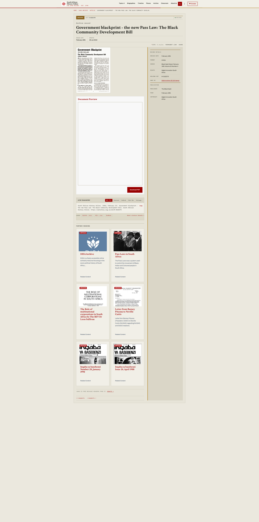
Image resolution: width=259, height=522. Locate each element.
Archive (155, 3)
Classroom (164, 3)
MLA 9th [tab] (131, 200)
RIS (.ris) (99, 215)
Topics (122, 3)
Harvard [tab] (116, 200)
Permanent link (171, 44)
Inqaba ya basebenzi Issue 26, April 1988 (125, 368)
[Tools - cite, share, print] (184, 4)
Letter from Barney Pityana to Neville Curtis (125, 311)
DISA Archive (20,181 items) (170, 80)
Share (181, 44)
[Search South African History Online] (180, 4)
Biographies (131, 3)
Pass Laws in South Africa (124, 255)
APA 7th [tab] (108, 200)
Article (92, 10)
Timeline (141, 3)
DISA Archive (87, 254)
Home (75, 10)
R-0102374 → (92, 398)
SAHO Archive (83, 10)
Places (148, 3)
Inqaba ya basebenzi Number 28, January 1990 (90, 369)
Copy (141, 205)
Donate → (110, 391)
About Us (174, 3)
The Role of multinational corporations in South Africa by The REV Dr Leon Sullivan (91, 314)
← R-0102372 (80, 398)
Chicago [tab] (138, 200)
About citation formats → (135, 215)
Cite (157, 44)
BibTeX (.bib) (87, 215)
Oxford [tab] (124, 200)
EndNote (108, 215)
